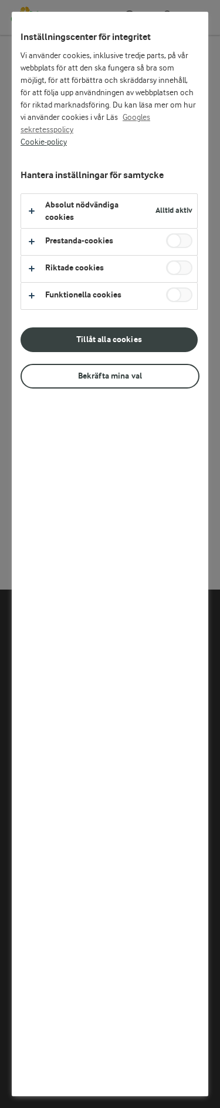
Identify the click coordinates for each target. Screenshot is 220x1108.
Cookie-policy (44, 142)
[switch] (179, 240)
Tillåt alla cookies (109, 339)
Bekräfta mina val (110, 376)
